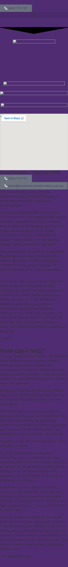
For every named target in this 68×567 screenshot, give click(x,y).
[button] (34, 15)
